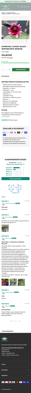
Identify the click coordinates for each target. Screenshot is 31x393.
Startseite (3, 12)
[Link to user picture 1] (5, 228)
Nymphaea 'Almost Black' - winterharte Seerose (11, 13)
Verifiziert (14, 192)
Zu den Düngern (6, 116)
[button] (25, 6)
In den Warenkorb (21, 69)
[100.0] (11, 188)
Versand (11, 57)
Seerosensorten (8, 389)
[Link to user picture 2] (13, 282)
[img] (5, 201)
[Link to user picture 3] (21, 282)
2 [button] (13, 321)
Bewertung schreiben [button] (15, 178)
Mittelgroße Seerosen (11, 12)
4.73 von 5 (19, 162)
